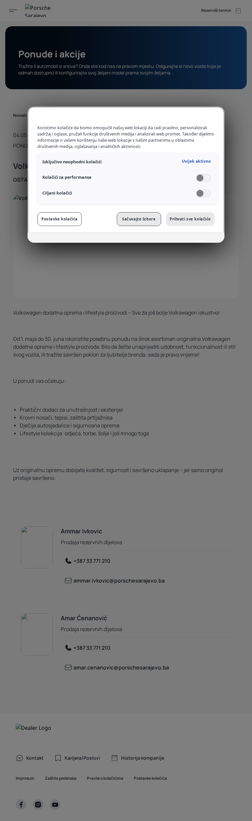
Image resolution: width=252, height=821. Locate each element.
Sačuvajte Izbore (139, 218)
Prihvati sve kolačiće (190, 218)
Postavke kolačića (59, 218)
